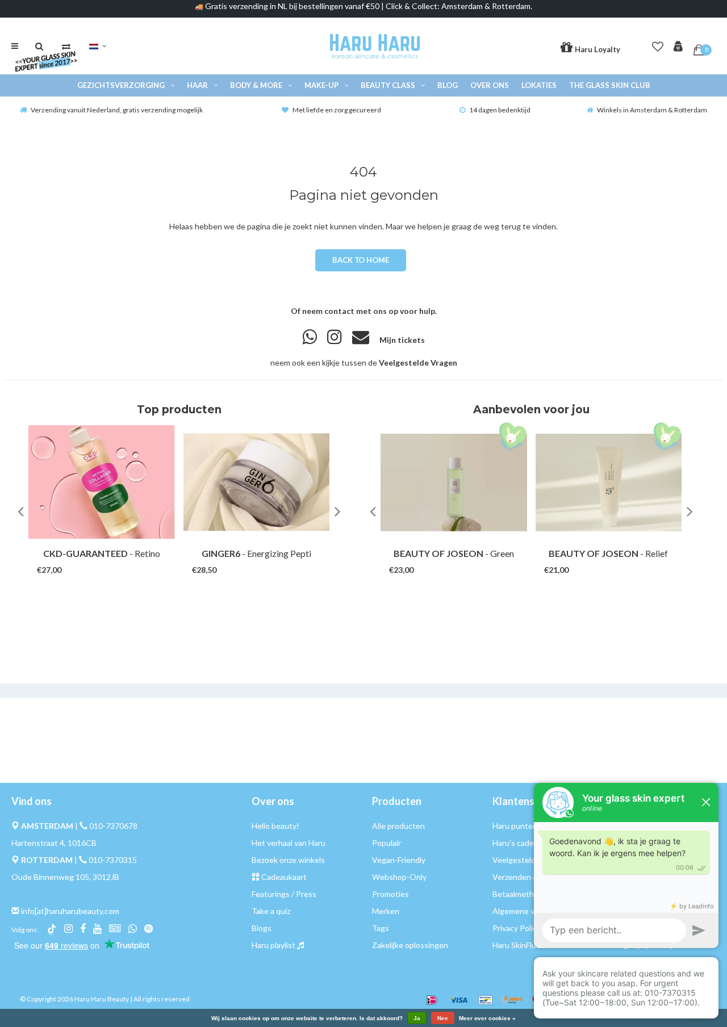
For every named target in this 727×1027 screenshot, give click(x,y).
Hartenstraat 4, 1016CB (54, 843)
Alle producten (398, 826)
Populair (386, 843)
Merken (385, 911)
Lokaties (539, 85)
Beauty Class (388, 85)
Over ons (489, 85)
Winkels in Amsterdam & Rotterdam (652, 110)
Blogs (261, 928)
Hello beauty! (275, 826)
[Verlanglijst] (657, 44)
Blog (447, 85)
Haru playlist (273, 945)
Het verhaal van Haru (288, 843)
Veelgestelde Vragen (418, 362)
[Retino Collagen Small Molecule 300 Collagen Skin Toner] (101, 482)
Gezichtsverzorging (121, 85)
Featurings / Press (284, 894)
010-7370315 (113, 860)
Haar (197, 85)
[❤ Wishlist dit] (117, 559)
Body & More (256, 85)
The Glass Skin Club (609, 85)
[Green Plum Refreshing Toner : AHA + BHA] (454, 482)
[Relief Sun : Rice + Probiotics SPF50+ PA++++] (609, 482)
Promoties (390, 894)
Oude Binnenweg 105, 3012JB (65, 877)
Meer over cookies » (487, 1018)
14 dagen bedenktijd (499, 110)
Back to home (360, 260)
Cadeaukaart (284, 877)
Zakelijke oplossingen (410, 945)
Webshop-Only (399, 877)
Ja (416, 1018)
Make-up (321, 85)
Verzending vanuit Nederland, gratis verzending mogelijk (117, 110)
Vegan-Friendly (398, 860)
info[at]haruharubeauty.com (70, 911)
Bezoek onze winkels (288, 860)
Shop (90, 558)
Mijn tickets (402, 340)
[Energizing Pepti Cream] (256, 482)
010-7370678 (113, 826)
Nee (442, 1018)
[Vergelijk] (66, 46)
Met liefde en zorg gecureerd (337, 110)
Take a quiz (271, 911)
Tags (380, 928)
